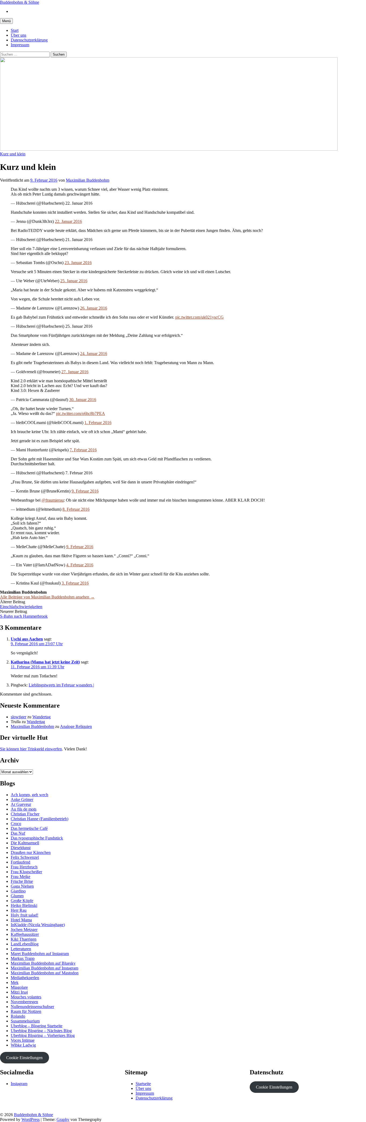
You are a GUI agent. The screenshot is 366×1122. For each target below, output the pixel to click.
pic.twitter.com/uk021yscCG (199, 317)
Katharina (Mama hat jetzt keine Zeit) (45, 662)
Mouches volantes (26, 997)
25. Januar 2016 (73, 280)
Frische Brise (22, 881)
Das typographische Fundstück (37, 838)
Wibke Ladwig (23, 1045)
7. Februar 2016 (83, 450)
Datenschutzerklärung (29, 40)
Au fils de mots (23, 809)
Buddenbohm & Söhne (19, 2)
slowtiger (18, 717)
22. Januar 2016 (68, 221)
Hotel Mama (21, 920)
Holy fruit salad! (24, 915)
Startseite (143, 1083)
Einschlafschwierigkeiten (21, 606)
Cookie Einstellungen (24, 1057)
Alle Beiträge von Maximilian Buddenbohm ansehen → (47, 597)
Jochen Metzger (24, 929)
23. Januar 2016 (78, 262)
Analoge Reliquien (76, 726)
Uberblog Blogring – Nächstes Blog (41, 1030)
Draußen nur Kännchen (31, 852)
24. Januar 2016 (93, 353)
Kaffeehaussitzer (25, 934)
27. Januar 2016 (74, 371)
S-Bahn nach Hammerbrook (24, 616)
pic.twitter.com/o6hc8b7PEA (80, 413)
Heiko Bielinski (24, 905)
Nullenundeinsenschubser (32, 1006)
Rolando (18, 1016)
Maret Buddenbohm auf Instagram (40, 953)
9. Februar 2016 (85, 491)
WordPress (30, 1119)
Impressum (20, 45)
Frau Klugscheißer (26, 871)
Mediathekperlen (25, 977)
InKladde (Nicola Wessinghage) (38, 924)
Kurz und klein (12, 154)
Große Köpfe (22, 900)
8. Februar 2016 (75, 509)
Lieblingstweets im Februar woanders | (61, 685)
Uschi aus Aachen (27, 639)
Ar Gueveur (21, 804)
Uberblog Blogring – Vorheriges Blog (43, 1035)
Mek (14, 982)
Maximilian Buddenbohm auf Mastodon (45, 973)
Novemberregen (24, 1001)
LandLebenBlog (25, 944)
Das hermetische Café (29, 828)
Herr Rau (19, 910)
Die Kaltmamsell (25, 843)
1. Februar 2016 (97, 422)
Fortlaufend (20, 862)
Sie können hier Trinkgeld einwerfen (31, 749)
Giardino (18, 891)
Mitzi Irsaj (19, 992)
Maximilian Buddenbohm (32, 726)
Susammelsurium (25, 1021)
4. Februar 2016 (79, 565)
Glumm (17, 896)
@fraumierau (53, 500)
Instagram (19, 1083)
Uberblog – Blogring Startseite (36, 1026)
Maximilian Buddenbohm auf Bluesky (43, 963)
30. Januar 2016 (82, 399)
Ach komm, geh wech (29, 794)
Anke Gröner (22, 799)
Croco (16, 823)
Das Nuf (18, 833)
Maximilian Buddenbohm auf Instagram (44, 968)
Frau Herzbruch (24, 867)
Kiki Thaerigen (23, 939)
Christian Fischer (25, 814)
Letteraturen (21, 949)
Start (14, 30)
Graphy (63, 1119)
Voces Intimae (23, 1040)
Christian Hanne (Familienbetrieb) (39, 818)
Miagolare (19, 987)
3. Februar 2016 (75, 583)
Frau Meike (20, 876)
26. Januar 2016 (93, 308)
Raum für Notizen (26, 1011)
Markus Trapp (23, 958)
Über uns (18, 35)
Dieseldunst (21, 847)
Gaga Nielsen (22, 886)
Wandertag (41, 717)
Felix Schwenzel (25, 857)
